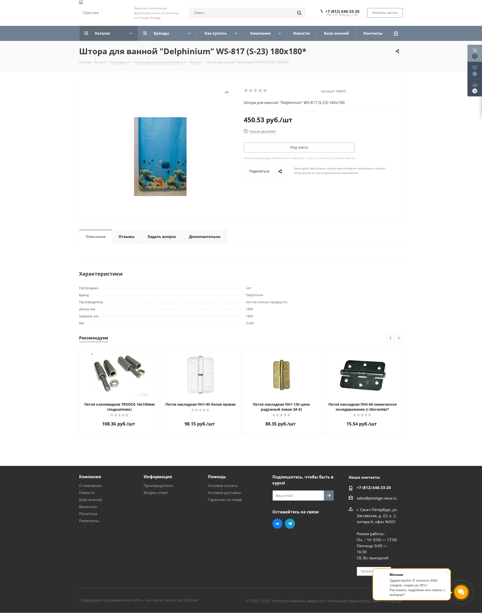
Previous (391, 338)
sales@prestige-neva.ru (377, 498)
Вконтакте (277, 524)
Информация (158, 476)
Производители (158, 485)
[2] (251, 91)
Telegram (290, 524)
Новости (87, 492)
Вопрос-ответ (156, 492)
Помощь (217, 476)
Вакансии (88, 506)
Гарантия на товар (225, 499)
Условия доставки (224, 492)
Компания (90, 476)
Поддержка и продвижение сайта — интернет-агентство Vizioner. (139, 599)
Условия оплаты (223, 485)
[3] (255, 91)
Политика (88, 513)
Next (399, 338)
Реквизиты (89, 520)
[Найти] (299, 13)
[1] (246, 91)
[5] (265, 91)
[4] (260, 91)
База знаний (90, 499)
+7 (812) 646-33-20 (342, 11)
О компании (90, 485)
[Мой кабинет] (396, 33)
